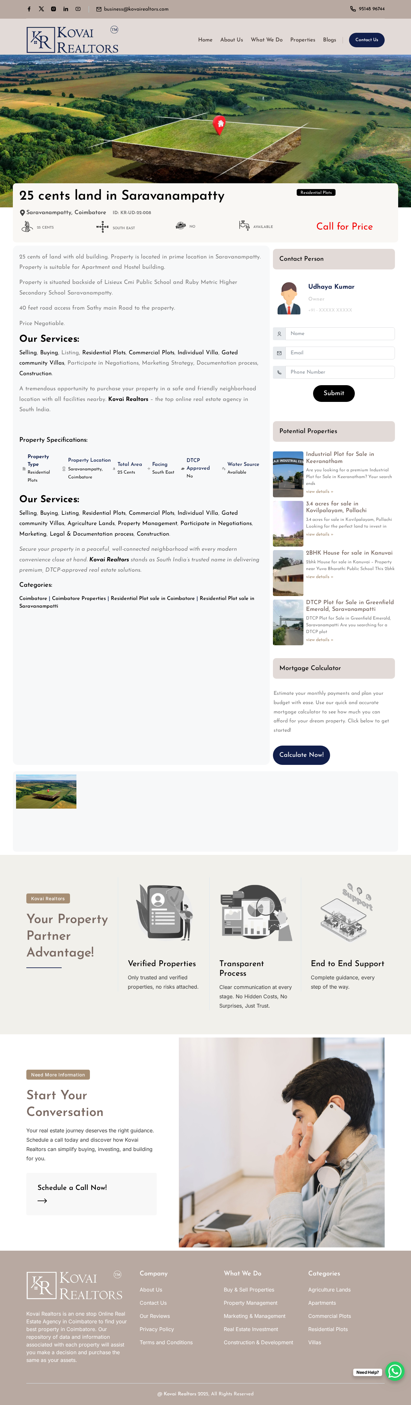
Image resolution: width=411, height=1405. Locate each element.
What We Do (267, 40)
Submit (334, 393)
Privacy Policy (157, 1329)
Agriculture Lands (91, 524)
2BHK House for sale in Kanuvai (349, 553)
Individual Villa (198, 353)
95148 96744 (372, 9)
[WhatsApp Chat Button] (395, 1371)
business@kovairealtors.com (136, 9)
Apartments (322, 1303)
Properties (302, 40)
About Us (231, 40)
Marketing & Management (254, 1316)
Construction (35, 374)
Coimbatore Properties (79, 598)
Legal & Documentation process (92, 534)
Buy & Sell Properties (249, 1289)
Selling (28, 353)
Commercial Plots (151, 353)
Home (205, 40)
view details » (320, 491)
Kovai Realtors (180, 1394)
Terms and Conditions (166, 1342)
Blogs (329, 40)
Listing (70, 513)
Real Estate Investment (251, 1329)
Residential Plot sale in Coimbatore (153, 598)
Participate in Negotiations (216, 524)
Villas (314, 1342)
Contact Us (366, 40)
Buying (49, 353)
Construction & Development (258, 1342)
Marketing (33, 534)
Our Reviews (155, 1316)
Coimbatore (33, 598)
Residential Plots (316, 193)
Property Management (147, 524)
